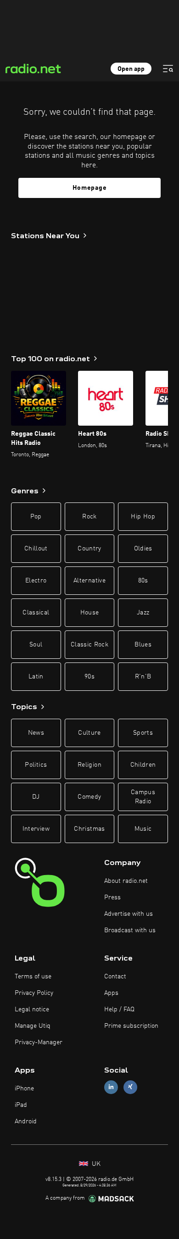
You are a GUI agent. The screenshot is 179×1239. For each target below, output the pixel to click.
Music (143, 829)
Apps (111, 993)
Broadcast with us (130, 930)
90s (89, 676)
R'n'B (143, 676)
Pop (36, 516)
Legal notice (32, 1009)
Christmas (89, 829)
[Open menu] (167, 68)
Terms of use (33, 976)
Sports (143, 733)
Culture (89, 733)
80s (143, 580)
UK (95, 1164)
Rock (89, 516)
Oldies (143, 548)
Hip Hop (143, 516)
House (89, 612)
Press (112, 897)
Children (143, 765)
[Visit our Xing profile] (130, 1087)
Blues (142, 644)
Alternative (89, 580)
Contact (115, 976)
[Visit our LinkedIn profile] (111, 1087)
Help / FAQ (119, 1009)
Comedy (89, 797)
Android (26, 1121)
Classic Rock (89, 644)
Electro (35, 580)
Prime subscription (131, 1026)
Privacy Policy (34, 993)
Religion (89, 765)
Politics (36, 765)
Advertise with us (128, 914)
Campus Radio (143, 797)
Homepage (90, 188)
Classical (35, 612)
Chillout (36, 548)
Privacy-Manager (38, 1042)
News (36, 733)
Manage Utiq (32, 1026)
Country (89, 548)
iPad (21, 1105)
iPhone (24, 1088)
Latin (36, 676)
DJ (35, 797)
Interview (36, 829)
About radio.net (126, 881)
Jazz (143, 612)
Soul (35, 644)
